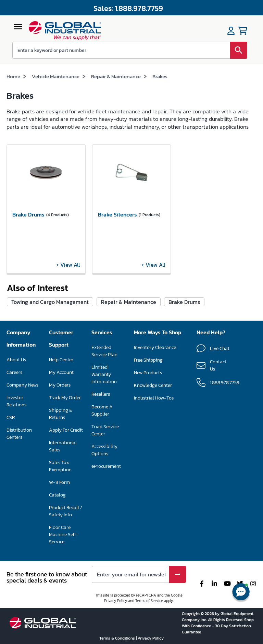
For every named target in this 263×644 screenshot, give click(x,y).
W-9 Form (59, 482)
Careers (14, 372)
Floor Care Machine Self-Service (63, 534)
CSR (11, 417)
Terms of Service (149, 600)
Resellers (100, 394)
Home (13, 76)
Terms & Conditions (117, 638)
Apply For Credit (66, 430)
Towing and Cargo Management (50, 302)
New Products (148, 372)
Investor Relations (16, 401)
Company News (22, 385)
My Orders (60, 385)
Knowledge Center (153, 385)
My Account (61, 372)
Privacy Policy (115, 600)
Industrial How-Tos (154, 398)
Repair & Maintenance (116, 76)
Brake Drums (184, 302)
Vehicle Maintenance (55, 76)
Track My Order (65, 397)
